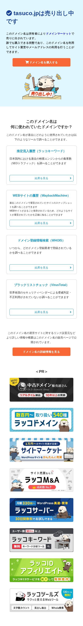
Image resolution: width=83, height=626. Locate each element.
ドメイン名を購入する (44, 62)
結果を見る (41, 178)
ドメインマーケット (58, 33)
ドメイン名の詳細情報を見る (41, 351)
